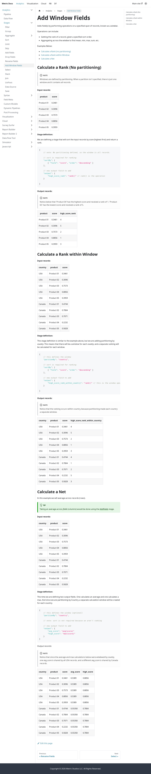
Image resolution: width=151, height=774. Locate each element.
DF (55, 3)
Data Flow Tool (8, 138)
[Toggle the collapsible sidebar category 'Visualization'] (31, 117)
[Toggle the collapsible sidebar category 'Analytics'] (31, 10)
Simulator (6, 142)
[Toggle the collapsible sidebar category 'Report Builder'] (31, 129)
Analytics (20, 3)
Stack (7, 74)
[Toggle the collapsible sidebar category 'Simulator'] (31, 142)
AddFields (104, 509)
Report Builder (8, 129)
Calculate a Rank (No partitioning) (133, 13)
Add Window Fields (13, 65)
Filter (7, 27)
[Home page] (39, 11)
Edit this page (46, 743)
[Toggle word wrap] (113, 354)
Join (6, 78)
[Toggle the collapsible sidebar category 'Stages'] (31, 23)
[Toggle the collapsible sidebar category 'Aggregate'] (31, 35)
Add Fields (9, 52)
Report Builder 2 (9, 133)
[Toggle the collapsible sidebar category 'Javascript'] (31, 146)
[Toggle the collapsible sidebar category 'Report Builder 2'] (31, 134)
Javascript (6, 146)
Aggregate (10, 35)
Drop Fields (10, 57)
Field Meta (8, 99)
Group (8, 31)
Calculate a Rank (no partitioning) (56, 51)
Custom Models (11, 104)
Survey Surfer (8, 125)
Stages (7, 22)
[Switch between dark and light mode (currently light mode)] (146, 3)
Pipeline (7, 14)
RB (50, 3)
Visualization (32, 3)
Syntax (7, 95)
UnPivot (8, 82)
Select (7, 69)
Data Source (10, 86)
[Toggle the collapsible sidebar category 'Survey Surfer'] (31, 125)
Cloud (43, 3)
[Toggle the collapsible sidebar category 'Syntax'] (31, 95)
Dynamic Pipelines (12, 108)
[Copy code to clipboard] (117, 150)
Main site (136, 3)
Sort (7, 40)
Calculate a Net (47, 58)
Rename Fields (11, 61)
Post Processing (11, 112)
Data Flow (8, 18)
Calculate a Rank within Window (55, 55)
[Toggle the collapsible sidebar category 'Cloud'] (31, 121)
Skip (7, 48)
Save (7, 91)
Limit (7, 44)
